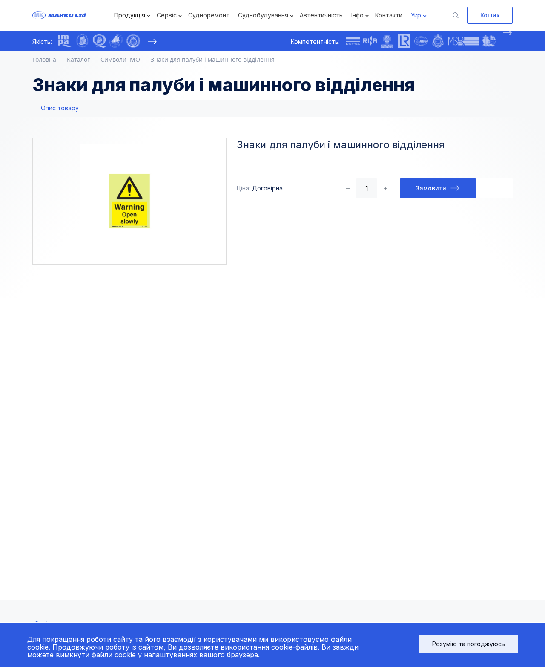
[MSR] (463, 41)
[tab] (59, 108)
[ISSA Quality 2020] (99, 41)
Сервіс (167, 15)
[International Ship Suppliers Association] (82, 41)
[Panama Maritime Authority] (489, 41)
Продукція (129, 15)
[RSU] (133, 41)
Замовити (431, 188)
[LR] (404, 41)
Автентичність (321, 15)
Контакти (388, 15)
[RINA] (370, 41)
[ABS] (421, 41)
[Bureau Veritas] (387, 41)
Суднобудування (263, 15)
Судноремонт (208, 15)
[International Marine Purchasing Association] (65, 41)
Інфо (357, 15)
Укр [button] (416, 15)
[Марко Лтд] (72, 15)
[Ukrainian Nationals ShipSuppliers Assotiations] (116, 41)
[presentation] (152, 42)
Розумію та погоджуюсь (468, 643)
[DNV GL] (353, 41)
